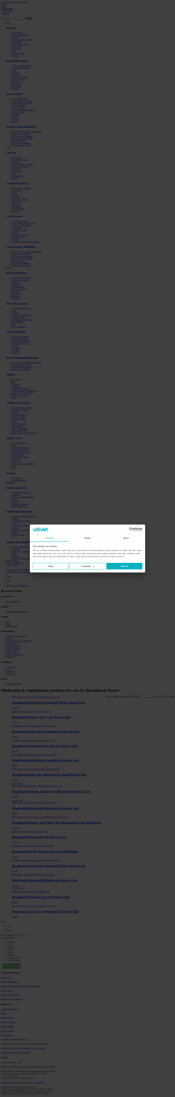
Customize (86, 566)
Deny (50, 566)
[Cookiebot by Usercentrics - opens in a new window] (131, 529)
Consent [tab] (49, 538)
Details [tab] (87, 538)
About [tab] (126, 538)
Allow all (124, 566)
